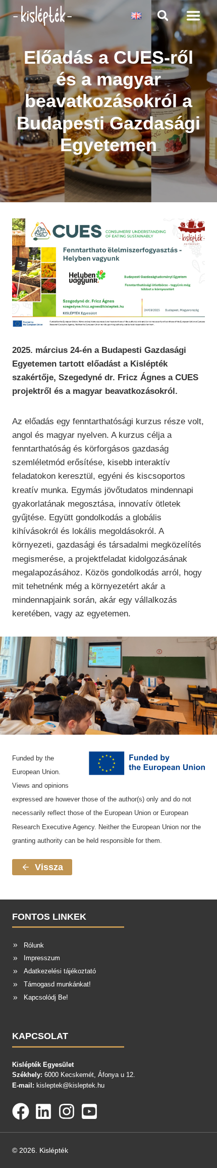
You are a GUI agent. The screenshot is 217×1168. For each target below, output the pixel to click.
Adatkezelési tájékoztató (60, 971)
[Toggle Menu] (193, 15)
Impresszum (42, 958)
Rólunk (34, 945)
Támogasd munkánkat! (57, 984)
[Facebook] (20, 1109)
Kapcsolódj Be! (46, 997)
